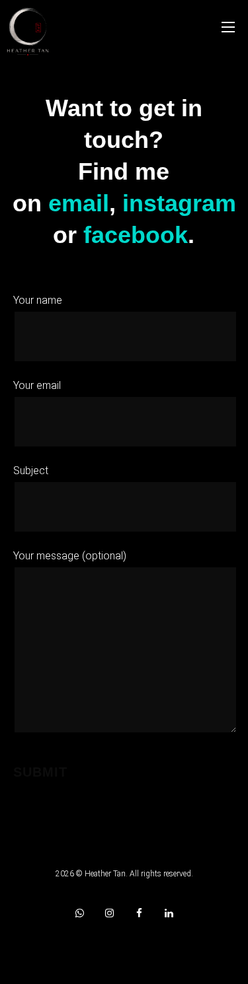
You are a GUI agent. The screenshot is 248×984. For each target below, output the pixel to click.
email (78, 203)
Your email (37, 385)
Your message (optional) (69, 555)
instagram (179, 203)
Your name (37, 300)
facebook (135, 234)
